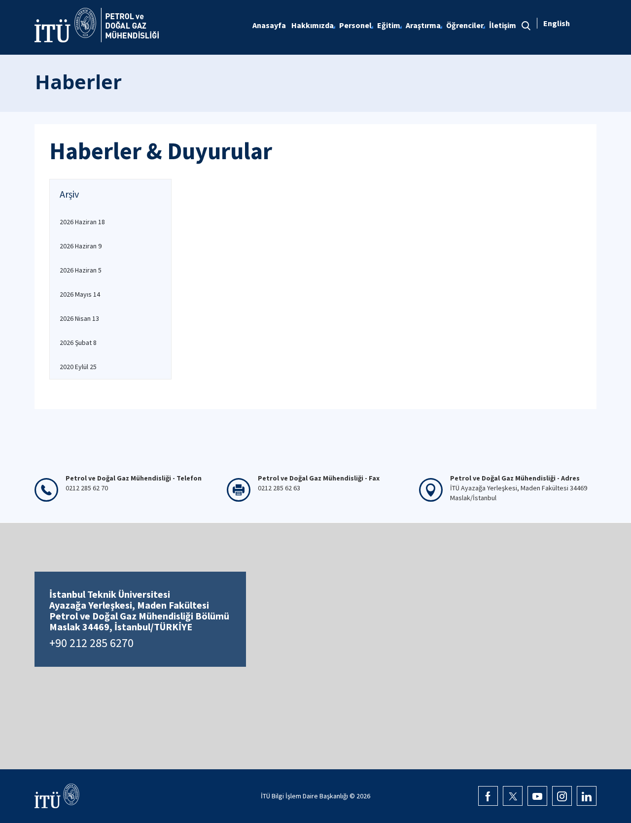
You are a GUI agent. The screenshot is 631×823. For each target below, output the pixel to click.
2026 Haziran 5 (81, 270)
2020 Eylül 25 (78, 366)
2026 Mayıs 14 (80, 294)
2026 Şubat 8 (78, 342)
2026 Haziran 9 (81, 245)
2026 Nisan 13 (79, 318)
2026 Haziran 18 (82, 221)
